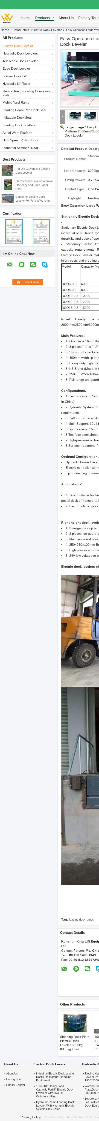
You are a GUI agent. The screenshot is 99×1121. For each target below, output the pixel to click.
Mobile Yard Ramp (16, 102)
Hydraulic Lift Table (16, 83)
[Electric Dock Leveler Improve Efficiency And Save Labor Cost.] (8, 184)
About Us (66, 18)
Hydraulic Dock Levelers (20, 53)
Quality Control (15, 1085)
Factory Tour (88, 18)
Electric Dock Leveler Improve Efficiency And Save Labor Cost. (34, 185)
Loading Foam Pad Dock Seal (24, 110)
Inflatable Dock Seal (17, 117)
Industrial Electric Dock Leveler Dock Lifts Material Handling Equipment (55, 1077)
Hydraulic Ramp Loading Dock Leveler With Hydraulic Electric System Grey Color (55, 1106)
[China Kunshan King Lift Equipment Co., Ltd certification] (14, 231)
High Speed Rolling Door (20, 140)
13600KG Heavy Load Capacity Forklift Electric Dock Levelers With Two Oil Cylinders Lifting (54, 1091)
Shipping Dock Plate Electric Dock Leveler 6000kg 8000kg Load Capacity (74, 1045)
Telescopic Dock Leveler (20, 61)
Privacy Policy (31, 1117)
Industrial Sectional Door (20, 148)
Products (42, 18)
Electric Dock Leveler (46, 29)
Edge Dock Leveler (16, 68)
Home (26, 18)
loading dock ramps (81, 919)
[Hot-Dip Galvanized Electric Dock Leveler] (7, 170)
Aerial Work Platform (17, 132)
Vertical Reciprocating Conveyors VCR (27, 93)
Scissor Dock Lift (15, 76)
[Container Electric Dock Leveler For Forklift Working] (8, 198)
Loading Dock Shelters (19, 125)
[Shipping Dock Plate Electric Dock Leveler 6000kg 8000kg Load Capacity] (75, 1023)
